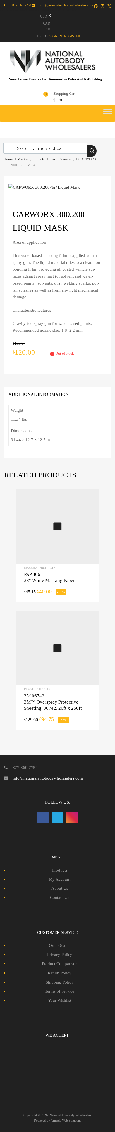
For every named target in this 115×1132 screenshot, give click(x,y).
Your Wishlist (59, 1000)
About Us (59, 888)
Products (59, 870)
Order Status (59, 945)
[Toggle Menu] (107, 113)
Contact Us (59, 897)
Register (72, 36)
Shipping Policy (59, 982)
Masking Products (31, 159)
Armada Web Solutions (66, 1120)
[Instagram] (102, 6)
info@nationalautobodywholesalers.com (48, 778)
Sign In (55, 36)
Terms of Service (59, 991)
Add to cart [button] (57, 526)
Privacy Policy (59, 954)
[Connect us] (43, 817)
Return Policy (59, 973)
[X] (109, 6)
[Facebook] (96, 6)
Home (8, 159)
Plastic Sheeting (61, 159)
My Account (59, 879)
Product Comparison (60, 964)
